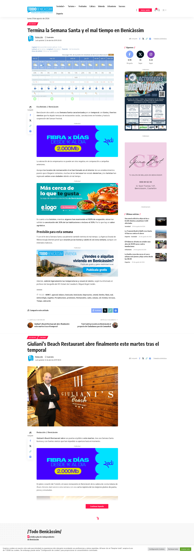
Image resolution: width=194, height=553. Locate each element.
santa (89, 298)
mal (111, 295)
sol (100, 298)
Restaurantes (81, 298)
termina (105, 298)
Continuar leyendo (97, 506)
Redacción (39, 37)
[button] (136, 10)
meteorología (41, 298)
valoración (47, 301)
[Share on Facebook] (139, 39)
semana (95, 298)
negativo (50, 298)
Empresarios (87, 295)
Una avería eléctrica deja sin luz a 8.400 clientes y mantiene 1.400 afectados (137, 221)
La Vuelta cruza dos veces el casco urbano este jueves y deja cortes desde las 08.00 (139, 256)
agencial (55, 295)
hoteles (102, 295)
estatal (95, 295)
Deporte (127, 236)
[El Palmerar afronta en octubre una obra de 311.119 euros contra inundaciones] (161, 244)
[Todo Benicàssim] (40, 10)
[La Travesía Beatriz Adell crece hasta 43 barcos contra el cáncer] (161, 234)
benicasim (69, 295)
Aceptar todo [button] (185, 549)
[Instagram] (151, 57)
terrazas (112, 298)
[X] (140, 57)
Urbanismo (128, 249)
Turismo (43, 337)
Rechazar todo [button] (173, 549)
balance (61, 295)
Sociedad (32, 24)
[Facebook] (130, 57)
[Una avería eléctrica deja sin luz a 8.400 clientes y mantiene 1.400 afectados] (161, 221)
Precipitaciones (60, 298)
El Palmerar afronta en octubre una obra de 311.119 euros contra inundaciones (137, 244)
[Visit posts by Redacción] (30, 38)
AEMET (48, 295)
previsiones (71, 298)
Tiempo (39, 301)
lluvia (107, 295)
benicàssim (78, 295)
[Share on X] (143, 39)
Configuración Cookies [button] (156, 549)
